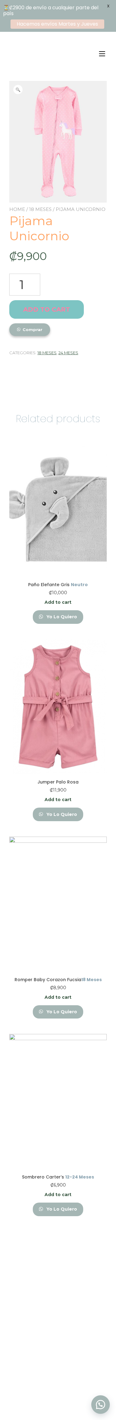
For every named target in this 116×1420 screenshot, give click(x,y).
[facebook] (50, 1390)
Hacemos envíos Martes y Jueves (57, 23)
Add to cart (46, 309)
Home (17, 209)
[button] (100, 1404)
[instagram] (67, 1390)
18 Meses (40, 209)
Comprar (32, 329)
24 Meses (68, 352)
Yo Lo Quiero (61, 617)
